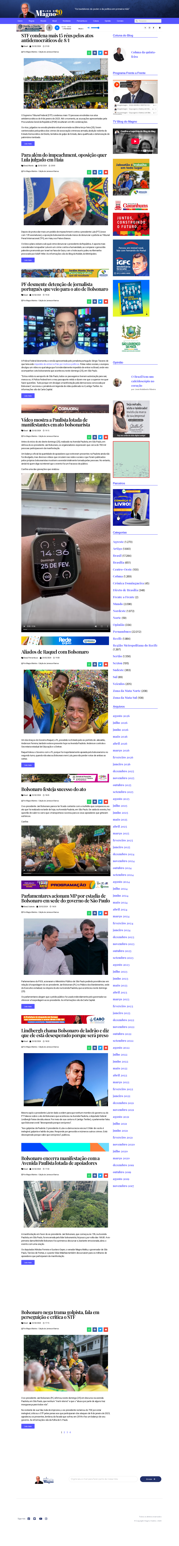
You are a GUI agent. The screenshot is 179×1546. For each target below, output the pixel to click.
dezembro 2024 (123, 854)
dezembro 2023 (123, 937)
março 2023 (121, 999)
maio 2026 (120, 736)
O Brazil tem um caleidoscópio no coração (142, 380)
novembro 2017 (123, 1186)
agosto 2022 (121, 1047)
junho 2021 (120, 1130)
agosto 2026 (121, 716)
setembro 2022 (123, 1040)
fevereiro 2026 (123, 757)
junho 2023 (120, 978)
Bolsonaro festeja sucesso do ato (53, 789)
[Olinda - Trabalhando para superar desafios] (65, 778)
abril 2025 (120, 826)
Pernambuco (82, 21)
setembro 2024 (123, 875)
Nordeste (67, 21)
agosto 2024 (121, 882)
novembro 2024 (124, 861)
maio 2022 (120, 1068)
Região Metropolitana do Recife (135, 645)
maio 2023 (120, 985)
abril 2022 (120, 1075)
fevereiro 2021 (122, 1137)
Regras (31, 21)
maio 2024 (120, 902)
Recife (117, 638)
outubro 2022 (122, 1034)
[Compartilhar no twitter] (100, 53)
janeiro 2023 (121, 1013)
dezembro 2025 (123, 771)
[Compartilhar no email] (106, 53)
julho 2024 (120, 888)
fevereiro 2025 (123, 840)
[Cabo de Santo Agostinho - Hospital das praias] (65, 1019)
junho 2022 (120, 1061)
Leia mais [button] (28, 144)
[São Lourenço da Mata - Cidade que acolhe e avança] (135, 338)
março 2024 (121, 916)
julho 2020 (120, 1151)
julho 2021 (120, 1123)
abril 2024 (120, 909)
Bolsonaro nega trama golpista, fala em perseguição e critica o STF (60, 1314)
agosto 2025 (121, 799)
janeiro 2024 (121, 930)
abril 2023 (120, 992)
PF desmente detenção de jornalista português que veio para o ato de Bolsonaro (64, 286)
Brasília (118, 562)
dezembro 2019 (123, 1165)
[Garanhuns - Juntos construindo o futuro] (135, 217)
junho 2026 (120, 729)
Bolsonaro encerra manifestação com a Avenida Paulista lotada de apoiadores (60, 1160)
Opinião (108, 21)
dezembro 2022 (123, 1020)
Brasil (54, 21)
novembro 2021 (123, 1110)
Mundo (43, 21)
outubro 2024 (122, 868)
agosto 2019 (121, 1179)
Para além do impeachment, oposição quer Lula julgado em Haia (64, 157)
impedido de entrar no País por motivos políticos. (57, 364)
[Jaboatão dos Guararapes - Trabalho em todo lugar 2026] (65, 273)
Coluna (96, 21)
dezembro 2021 (123, 1103)
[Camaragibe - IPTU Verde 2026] (65, 1147)
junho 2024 (120, 895)
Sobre (20, 21)
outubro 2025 (122, 785)
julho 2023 (120, 971)
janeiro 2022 (121, 1096)
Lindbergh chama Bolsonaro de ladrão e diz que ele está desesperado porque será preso (65, 1032)
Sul (115, 677)
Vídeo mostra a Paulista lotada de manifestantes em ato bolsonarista (55, 422)
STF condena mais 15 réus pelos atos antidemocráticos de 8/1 (57, 37)
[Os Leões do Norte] (135, 298)
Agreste (118, 542)
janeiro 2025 (121, 847)
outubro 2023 (122, 951)
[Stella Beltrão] (135, 419)
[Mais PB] (135, 459)
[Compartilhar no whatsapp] (89, 53)
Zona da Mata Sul (125, 697)
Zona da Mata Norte (127, 691)
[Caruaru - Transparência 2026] (65, 409)
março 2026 (121, 750)
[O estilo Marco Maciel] (135, 507)
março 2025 (121, 833)
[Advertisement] (65, 1288)
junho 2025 (120, 812)
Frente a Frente (123, 597)
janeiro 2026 (121, 764)
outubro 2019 (122, 1172)
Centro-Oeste (122, 569)
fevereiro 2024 (123, 923)
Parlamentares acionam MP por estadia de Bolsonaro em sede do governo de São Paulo (65, 898)
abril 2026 (120, 743)
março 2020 (121, 1158)
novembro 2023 (123, 944)
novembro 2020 (124, 1144)
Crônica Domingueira (128, 583)
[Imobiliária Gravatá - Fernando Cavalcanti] (135, 258)
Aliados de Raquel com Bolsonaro (55, 651)
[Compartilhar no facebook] (95, 53)
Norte (117, 618)
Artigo (117, 548)
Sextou (117, 663)
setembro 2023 (123, 958)
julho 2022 (120, 1054)
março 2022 (121, 1082)
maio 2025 (120, 819)
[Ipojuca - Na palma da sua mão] (65, 640)
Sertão (117, 656)
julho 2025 (120, 805)
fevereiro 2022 (123, 1089)
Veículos (119, 684)
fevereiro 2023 (123, 1006)
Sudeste (118, 670)
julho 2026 (120, 723)
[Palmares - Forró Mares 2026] (65, 885)
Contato (120, 21)
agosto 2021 (121, 1117)
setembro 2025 (123, 792)
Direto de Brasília (125, 590)
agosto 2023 (121, 964)
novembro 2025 (123, 778)
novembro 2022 (123, 1027)
